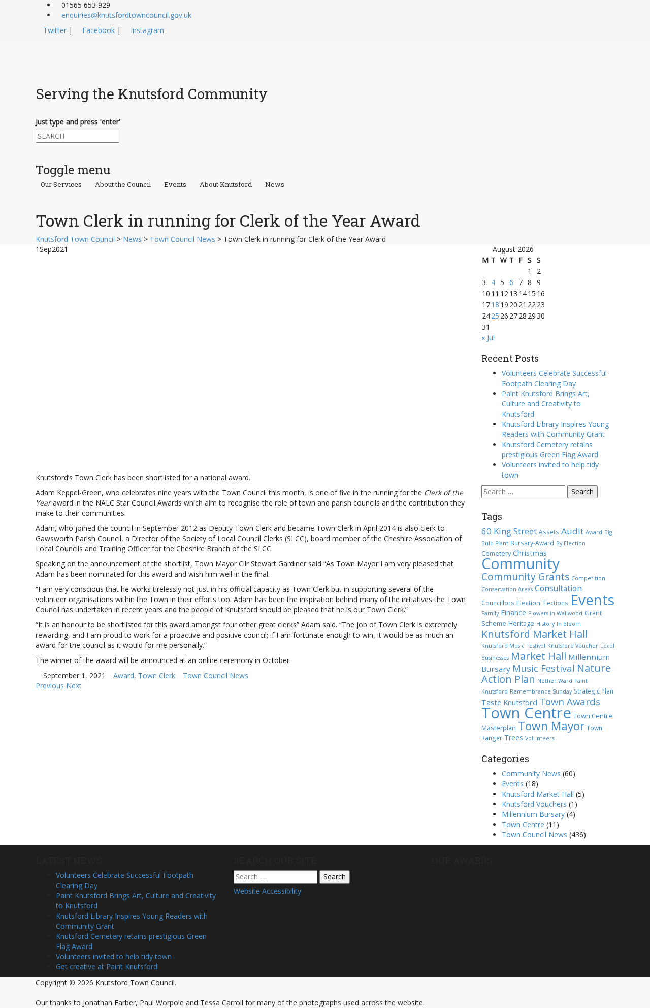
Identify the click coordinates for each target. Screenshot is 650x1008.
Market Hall (538, 656)
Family (490, 613)
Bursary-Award (532, 543)
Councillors (497, 602)
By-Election (571, 543)
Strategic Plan (593, 691)
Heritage (521, 623)
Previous (50, 685)
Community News (531, 773)
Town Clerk (156, 675)
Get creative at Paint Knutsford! (107, 966)
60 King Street (509, 531)
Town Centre (526, 713)
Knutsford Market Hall (534, 634)
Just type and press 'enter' (78, 122)
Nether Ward (554, 680)
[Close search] (38, 147)
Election (528, 602)
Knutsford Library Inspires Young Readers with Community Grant (555, 429)
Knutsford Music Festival (513, 645)
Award (123, 675)
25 (495, 316)
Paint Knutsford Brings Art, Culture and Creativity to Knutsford (546, 404)
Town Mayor (551, 726)
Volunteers (539, 738)
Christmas (530, 553)
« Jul (488, 337)
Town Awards (569, 701)
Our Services (61, 185)
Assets (549, 532)
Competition (588, 578)
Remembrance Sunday (541, 691)
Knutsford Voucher (572, 645)
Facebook (98, 30)
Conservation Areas (507, 589)
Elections (555, 602)
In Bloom (569, 623)
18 (495, 304)
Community (520, 563)
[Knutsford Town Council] (128, 57)
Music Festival (543, 668)
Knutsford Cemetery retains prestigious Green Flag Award (550, 449)
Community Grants (525, 576)
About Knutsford (226, 185)
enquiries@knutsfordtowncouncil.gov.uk (126, 15)
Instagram (147, 30)
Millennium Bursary (533, 814)
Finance (513, 612)
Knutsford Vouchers (534, 804)
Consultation (558, 588)
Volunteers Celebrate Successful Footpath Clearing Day (554, 378)
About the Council (123, 185)
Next (74, 685)
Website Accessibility (267, 891)
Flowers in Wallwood (555, 613)
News (274, 185)
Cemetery (496, 553)
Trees (513, 737)
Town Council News (215, 675)
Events (175, 185)
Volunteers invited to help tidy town (114, 956)
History (545, 623)
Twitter (55, 30)
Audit (572, 531)
